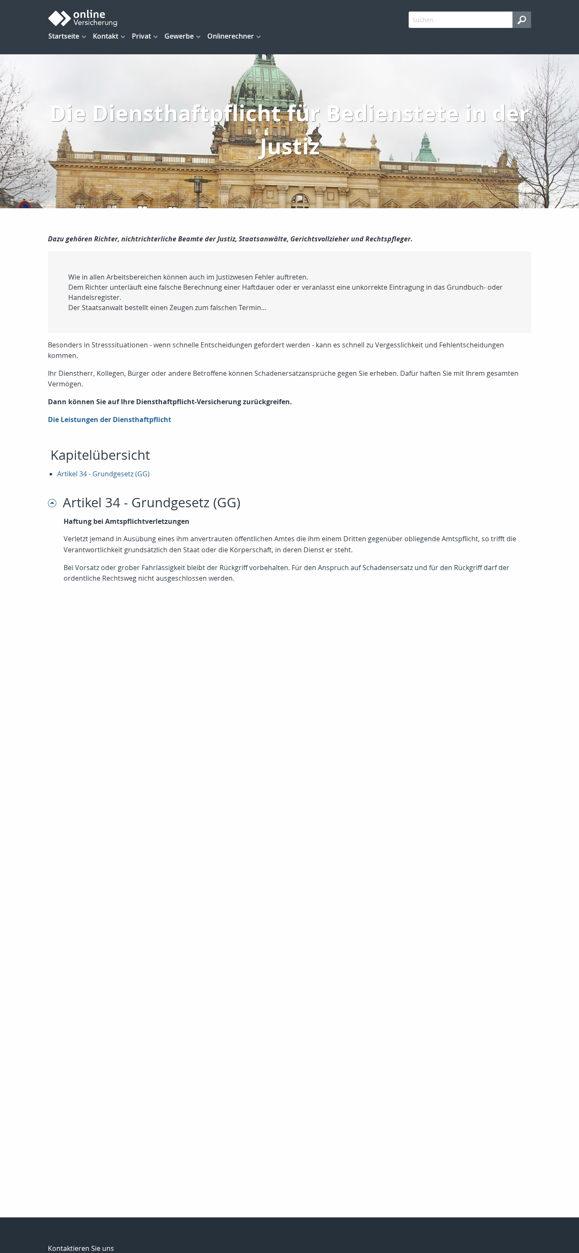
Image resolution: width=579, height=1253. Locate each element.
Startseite (63, 36)
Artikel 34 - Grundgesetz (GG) (103, 473)
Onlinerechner (230, 36)
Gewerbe (179, 36)
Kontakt (105, 36)
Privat (141, 36)
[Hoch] (55, 502)
